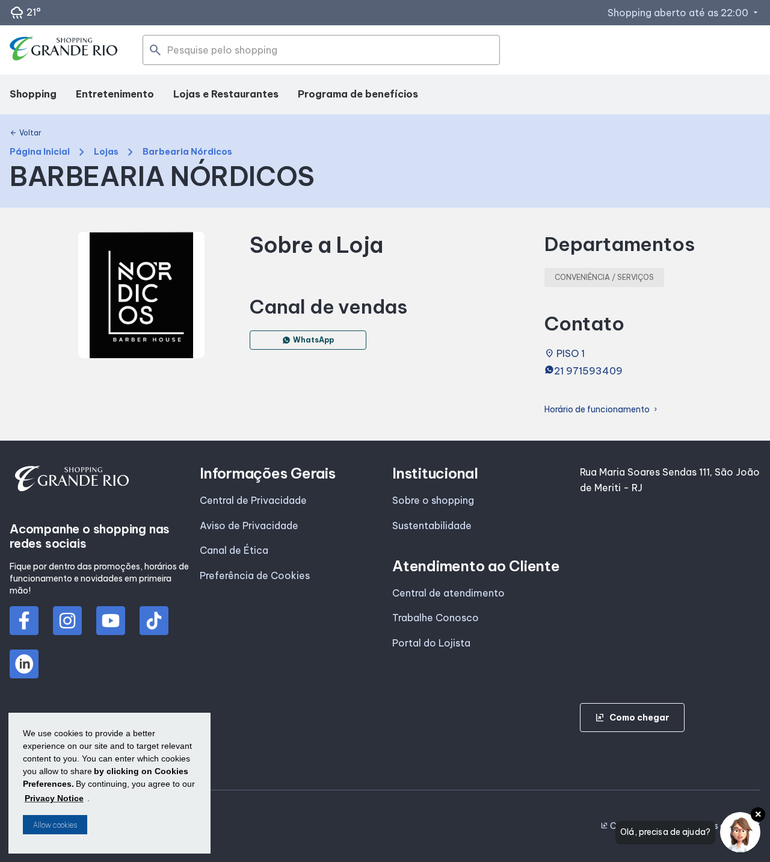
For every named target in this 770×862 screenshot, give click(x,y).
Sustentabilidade (432, 525)
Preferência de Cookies (255, 575)
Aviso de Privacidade (249, 525)
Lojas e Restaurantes (226, 94)
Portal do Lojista (431, 643)
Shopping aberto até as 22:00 (684, 13)
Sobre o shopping (433, 500)
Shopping (33, 94)
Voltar (26, 133)
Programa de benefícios (358, 94)
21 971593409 (588, 371)
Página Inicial (40, 152)
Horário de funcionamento (601, 410)
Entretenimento (115, 94)
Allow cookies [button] (55, 824)
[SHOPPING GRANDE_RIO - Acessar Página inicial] (64, 50)
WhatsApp (313, 339)
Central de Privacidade (253, 500)
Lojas (106, 152)
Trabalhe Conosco (435, 618)
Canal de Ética (234, 550)
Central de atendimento (448, 593)
